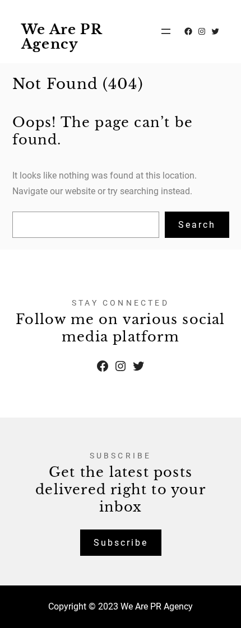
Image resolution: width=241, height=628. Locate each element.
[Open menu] (166, 31)
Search (197, 224)
